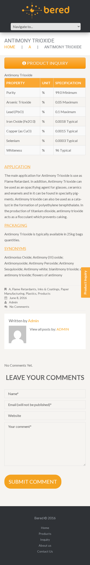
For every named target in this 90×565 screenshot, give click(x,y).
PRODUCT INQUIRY (47, 63)
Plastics (31, 293)
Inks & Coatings (48, 289)
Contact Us (45, 551)
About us (45, 545)
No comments (19, 306)
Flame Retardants (24, 289)
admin (13, 302)
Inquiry (45, 539)
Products (44, 293)
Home (9, 47)
